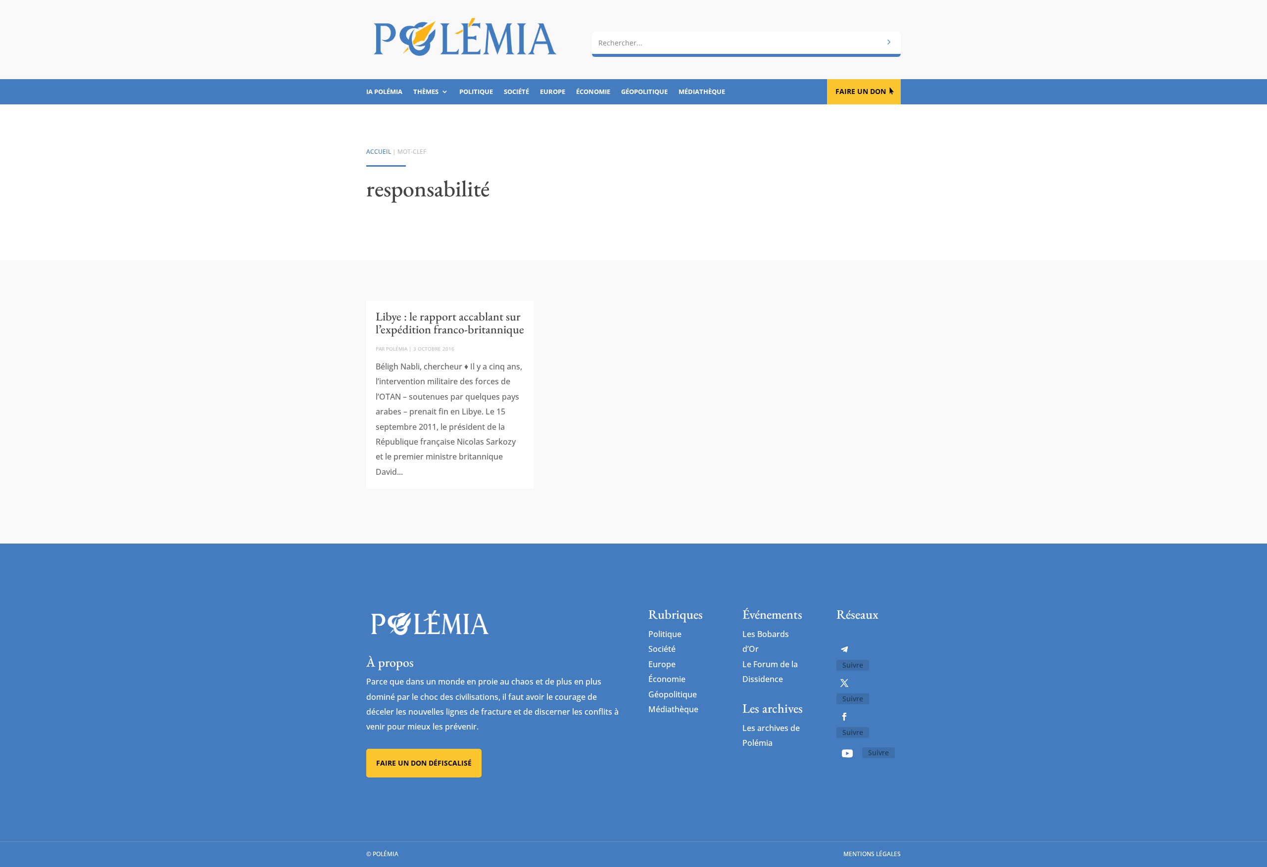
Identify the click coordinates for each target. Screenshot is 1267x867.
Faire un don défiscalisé (424, 763)
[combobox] (746, 43)
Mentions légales (872, 854)
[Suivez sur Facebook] (844, 717)
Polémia (396, 348)
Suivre (852, 665)
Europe (552, 92)
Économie (593, 92)
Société (516, 92)
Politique (476, 92)
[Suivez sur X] (844, 683)
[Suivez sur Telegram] (844, 649)
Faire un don (860, 91)
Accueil (378, 151)
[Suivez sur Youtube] (847, 753)
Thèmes (426, 92)
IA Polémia (384, 92)
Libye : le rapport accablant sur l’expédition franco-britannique (450, 323)
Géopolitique (644, 92)
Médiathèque (702, 92)
